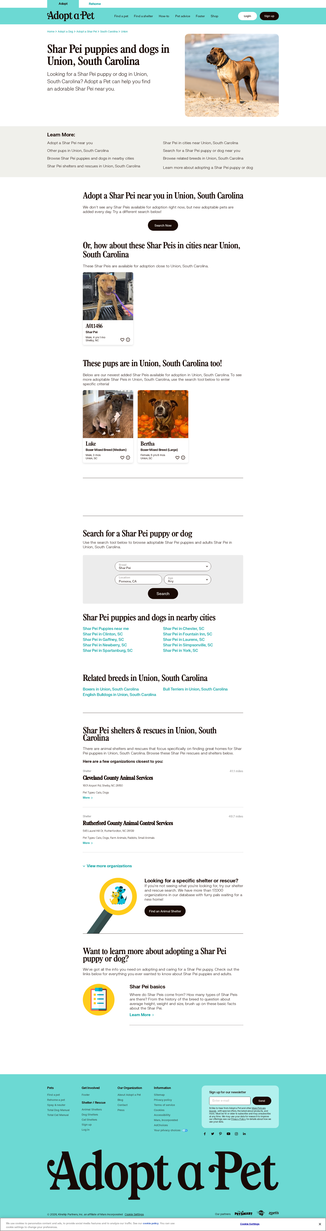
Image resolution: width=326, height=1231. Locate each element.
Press (121, 1110)
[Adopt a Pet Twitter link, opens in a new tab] (214, 1134)
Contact (123, 1104)
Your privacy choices (167, 1130)
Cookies (159, 1110)
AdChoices (161, 1125)
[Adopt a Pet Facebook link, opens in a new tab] (206, 1134)
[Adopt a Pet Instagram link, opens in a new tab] (237, 1134)
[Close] (320, 1224)
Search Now (163, 225)
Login (247, 16)
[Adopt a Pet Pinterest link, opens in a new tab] (221, 1134)
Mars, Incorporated (166, 1120)
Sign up (269, 16)
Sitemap (159, 1094)
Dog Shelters (90, 1114)
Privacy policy (163, 1099)
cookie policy (151, 1223)
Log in (86, 1129)
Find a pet (53, 1094)
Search (163, 593)
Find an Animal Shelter (165, 911)
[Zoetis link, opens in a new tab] (274, 1213)
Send (261, 1100)
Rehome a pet (56, 1099)
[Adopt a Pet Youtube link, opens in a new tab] (229, 1134)
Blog (120, 1099)
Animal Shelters (92, 1109)
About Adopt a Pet (129, 1094)
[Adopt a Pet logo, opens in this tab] (163, 1178)
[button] (122, 339)
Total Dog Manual (58, 1110)
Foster (200, 16)
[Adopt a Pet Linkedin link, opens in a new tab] (244, 1134)
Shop (214, 16)
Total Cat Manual (58, 1114)
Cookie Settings (134, 1214)
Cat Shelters (89, 1119)
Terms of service (164, 1104)
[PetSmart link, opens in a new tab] (243, 1213)
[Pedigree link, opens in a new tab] (261, 1213)
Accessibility (162, 1114)
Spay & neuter (56, 1104)
